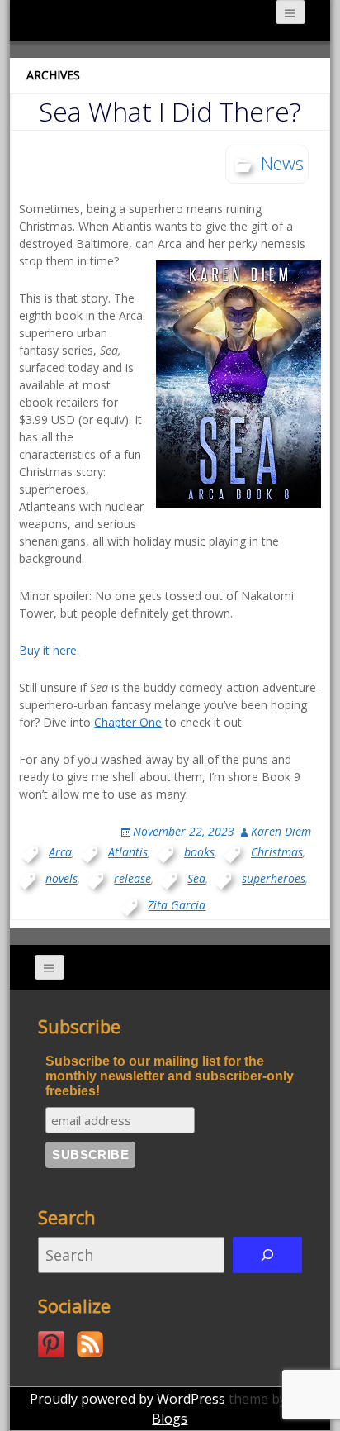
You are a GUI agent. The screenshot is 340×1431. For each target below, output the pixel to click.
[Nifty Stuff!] (51, 1344)
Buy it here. (49, 650)
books (199, 852)
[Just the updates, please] (90, 1344)
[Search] (267, 1255)
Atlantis (128, 852)
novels (61, 878)
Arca (60, 852)
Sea (196, 878)
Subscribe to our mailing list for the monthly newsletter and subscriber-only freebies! (169, 1076)
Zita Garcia (176, 905)
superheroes (273, 878)
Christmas (277, 852)
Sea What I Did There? (170, 111)
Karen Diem (281, 831)
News (282, 162)
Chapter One (128, 722)
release (132, 878)
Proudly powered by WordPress (127, 1399)
